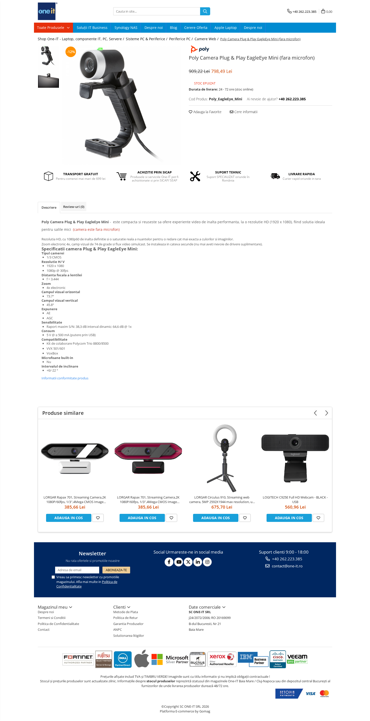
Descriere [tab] (49, 207)
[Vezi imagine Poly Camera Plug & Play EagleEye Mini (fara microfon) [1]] (48, 77)
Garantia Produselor (128, 623)
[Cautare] (205, 11)
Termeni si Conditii (51, 617)
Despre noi (153, 27)
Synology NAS (126, 27)
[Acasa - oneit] (63, 11)
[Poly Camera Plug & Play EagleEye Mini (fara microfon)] (121, 105)
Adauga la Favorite (206, 111)
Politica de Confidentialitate (58, 623)
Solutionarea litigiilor (128, 635)
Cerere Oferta (195, 27)
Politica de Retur (125, 617)
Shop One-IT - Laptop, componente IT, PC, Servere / (81, 38)
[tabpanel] (121, 105)
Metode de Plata (125, 612)
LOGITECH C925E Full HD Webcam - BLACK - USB (295, 499)
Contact (44, 629)
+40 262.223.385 (286, 558)
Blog (173, 27)
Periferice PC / (181, 38)
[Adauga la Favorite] (98, 518)
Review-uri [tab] (73, 206)
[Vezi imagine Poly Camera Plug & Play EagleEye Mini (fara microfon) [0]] (48, 56)
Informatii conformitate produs (65, 378)
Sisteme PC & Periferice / (147, 38)
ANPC (117, 629)
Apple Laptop (225, 27)
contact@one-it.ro (287, 565)
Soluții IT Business (92, 27)
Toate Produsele (51, 27)
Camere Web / (207, 38)
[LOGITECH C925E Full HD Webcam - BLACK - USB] (295, 458)
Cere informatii (245, 111)
